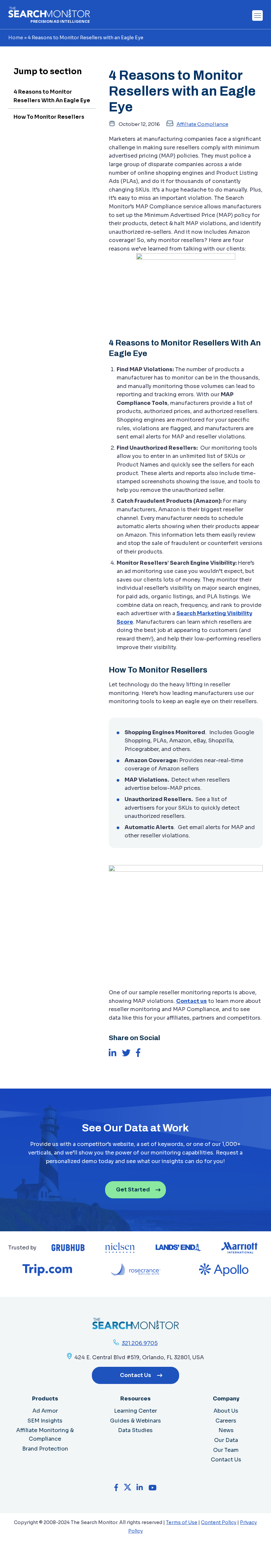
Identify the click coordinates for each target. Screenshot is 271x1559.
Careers (225, 1420)
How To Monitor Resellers (49, 116)
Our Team (226, 1450)
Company (226, 1398)
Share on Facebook (138, 1052)
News (226, 1430)
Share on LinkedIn (113, 1052)
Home (15, 38)
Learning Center (135, 1410)
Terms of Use (181, 1522)
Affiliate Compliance (202, 124)
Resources (135, 1398)
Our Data (226, 1440)
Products (45, 1398)
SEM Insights (44, 1420)
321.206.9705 (140, 1343)
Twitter (127, 1487)
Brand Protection (45, 1448)
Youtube (152, 1487)
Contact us (191, 1001)
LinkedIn (139, 1487)
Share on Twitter (126, 1052)
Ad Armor (45, 1410)
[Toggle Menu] (257, 15)
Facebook (116, 1487)
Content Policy (218, 1522)
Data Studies (135, 1430)
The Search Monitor (49, 12)
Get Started (133, 1189)
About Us (225, 1410)
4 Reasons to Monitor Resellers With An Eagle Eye (52, 96)
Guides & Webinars (135, 1420)
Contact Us (135, 1375)
